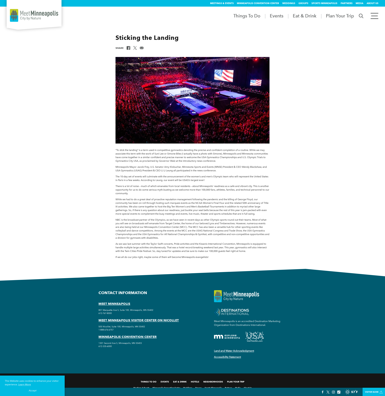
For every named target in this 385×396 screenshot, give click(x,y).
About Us (372, 3)
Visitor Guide (371, 392)
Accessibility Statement (227, 356)
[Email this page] (141, 48)
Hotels (195, 382)
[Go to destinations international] (231, 312)
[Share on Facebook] (128, 48)
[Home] (34, 15)
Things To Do (246, 15)
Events (276, 15)
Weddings (288, 3)
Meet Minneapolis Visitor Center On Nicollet (139, 320)
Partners (347, 3)
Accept (32, 390)
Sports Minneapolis (324, 3)
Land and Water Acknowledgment (234, 350)
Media (359, 3)
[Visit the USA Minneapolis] (255, 337)
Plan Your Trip (340, 15)
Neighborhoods (213, 382)
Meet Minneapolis (114, 304)
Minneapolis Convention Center (258, 3)
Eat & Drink (304, 15)
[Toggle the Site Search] (361, 15)
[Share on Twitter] (135, 48)
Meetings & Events (222, 3)
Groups (303, 3)
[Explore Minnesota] (227, 337)
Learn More (24, 384)
